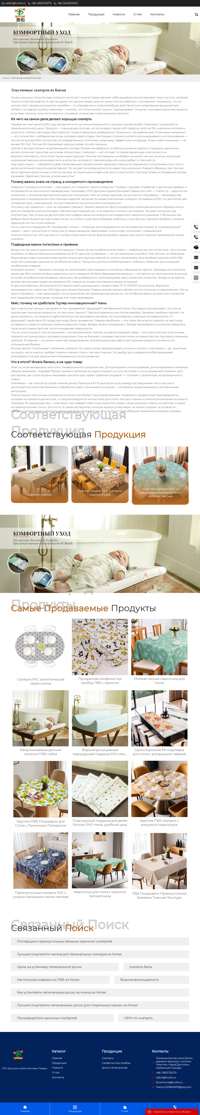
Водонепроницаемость (139, 980)
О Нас (125, 1108)
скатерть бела (140, 967)
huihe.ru (161, 191)
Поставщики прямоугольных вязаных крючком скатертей (64, 941)
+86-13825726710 (41, 3)
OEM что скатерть (138, 1018)
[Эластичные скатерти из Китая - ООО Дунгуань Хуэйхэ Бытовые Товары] (20, 14)
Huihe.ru (134, 371)
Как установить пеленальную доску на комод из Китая (61, 992)
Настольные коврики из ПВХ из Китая (48, 980)
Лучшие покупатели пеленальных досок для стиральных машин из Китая (77, 1005)
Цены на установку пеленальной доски (49, 967)
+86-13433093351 (67, 3)
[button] (183, 475)
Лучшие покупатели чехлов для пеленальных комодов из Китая (69, 954)
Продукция (75, 1108)
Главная (6, 78)
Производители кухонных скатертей (47, 1018)
